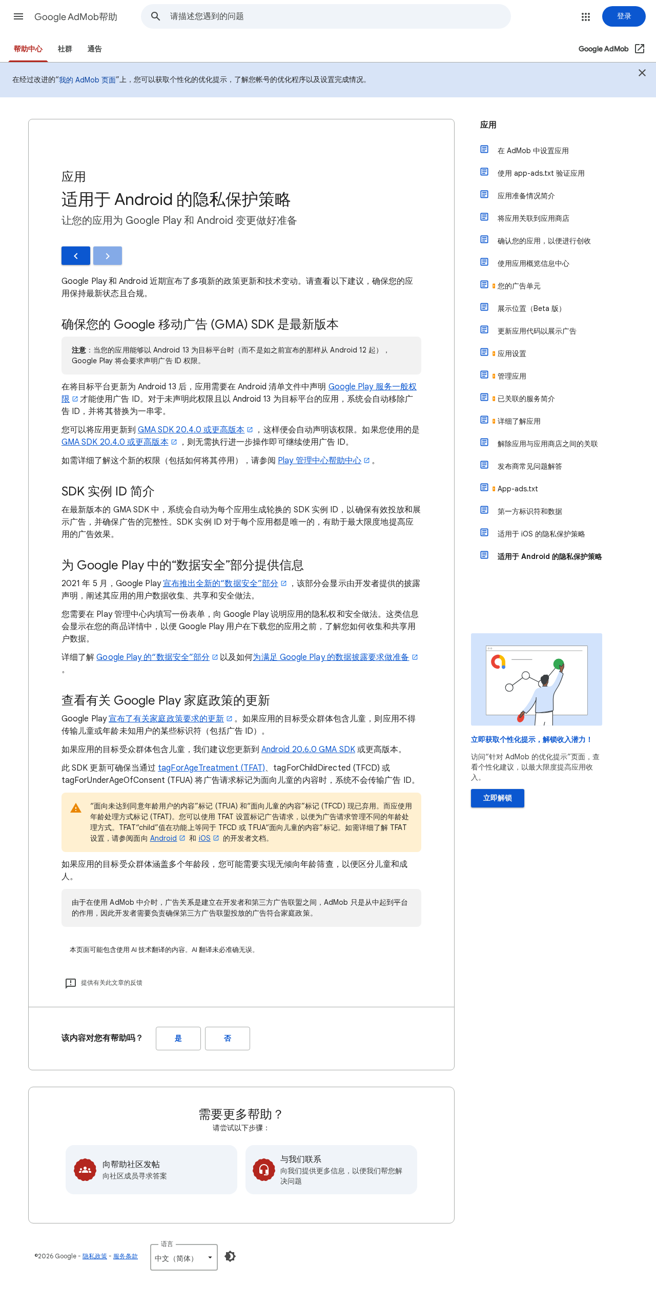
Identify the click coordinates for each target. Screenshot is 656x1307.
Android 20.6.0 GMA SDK (308, 749)
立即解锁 (497, 798)
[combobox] (340, 16)
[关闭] (642, 74)
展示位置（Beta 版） (532, 308)
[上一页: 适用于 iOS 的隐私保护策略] (75, 255)
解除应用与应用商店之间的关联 (548, 443)
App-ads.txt (518, 488)
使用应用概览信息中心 (533, 263)
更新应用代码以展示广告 (537, 331)
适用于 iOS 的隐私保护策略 (541, 533)
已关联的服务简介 (526, 398)
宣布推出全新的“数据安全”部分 (220, 583)
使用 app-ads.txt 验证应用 (541, 173)
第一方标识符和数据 (530, 511)
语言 (167, 1244)
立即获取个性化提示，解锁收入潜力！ (532, 739)
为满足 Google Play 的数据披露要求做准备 (331, 657)
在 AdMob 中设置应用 (533, 150)
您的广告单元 (519, 286)
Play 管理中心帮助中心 (319, 460)
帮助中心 (28, 49)
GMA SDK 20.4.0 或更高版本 (191, 430)
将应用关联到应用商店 (533, 218)
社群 (65, 49)
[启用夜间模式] (230, 1256)
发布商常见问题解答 (530, 466)
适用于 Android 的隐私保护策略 (550, 556)
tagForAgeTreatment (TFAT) (211, 768)
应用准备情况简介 (526, 195)
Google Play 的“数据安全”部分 (153, 657)
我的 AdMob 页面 (87, 80)
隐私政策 (95, 1256)
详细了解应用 (519, 421)
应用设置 (512, 353)
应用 (488, 125)
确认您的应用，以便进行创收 (544, 240)
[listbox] (184, 1257)
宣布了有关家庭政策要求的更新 (166, 719)
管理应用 (512, 376)
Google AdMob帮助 (75, 17)
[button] (18, 16)
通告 (95, 49)
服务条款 (125, 1256)
